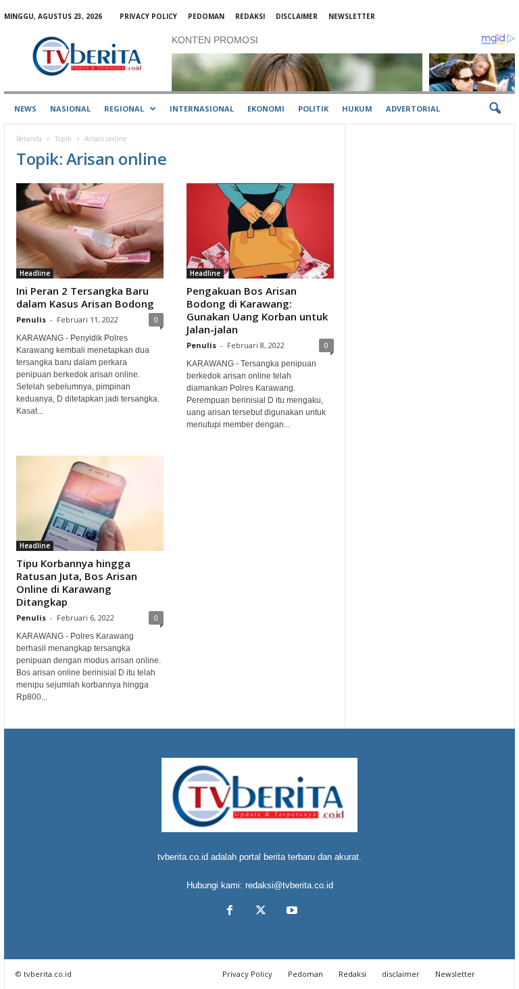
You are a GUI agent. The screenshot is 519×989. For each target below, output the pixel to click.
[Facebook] (229, 912)
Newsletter (351, 16)
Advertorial (413, 108)
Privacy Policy (148, 16)
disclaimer (297, 16)
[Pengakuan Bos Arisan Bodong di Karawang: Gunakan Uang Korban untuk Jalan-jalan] (260, 231)
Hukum (357, 108)
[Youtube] (290, 912)
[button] (495, 109)
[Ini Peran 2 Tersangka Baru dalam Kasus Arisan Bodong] (90, 231)
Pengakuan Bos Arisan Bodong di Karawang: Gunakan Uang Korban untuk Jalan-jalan (257, 310)
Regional (124, 108)
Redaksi (250, 16)
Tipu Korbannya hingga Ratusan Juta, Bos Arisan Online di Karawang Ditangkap (76, 582)
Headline (35, 273)
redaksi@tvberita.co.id (289, 885)
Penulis (31, 319)
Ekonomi (266, 108)
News (25, 108)
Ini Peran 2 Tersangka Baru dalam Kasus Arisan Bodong (85, 297)
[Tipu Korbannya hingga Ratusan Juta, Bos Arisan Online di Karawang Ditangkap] (90, 503)
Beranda (29, 138)
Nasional (70, 108)
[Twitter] (260, 912)
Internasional (202, 108)
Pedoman (206, 16)
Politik (313, 108)
